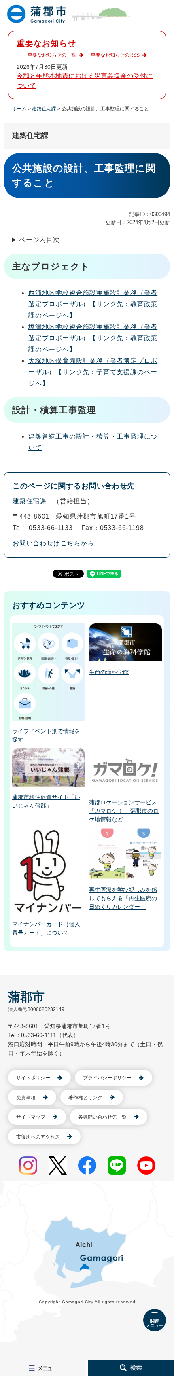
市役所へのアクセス (38, 1137)
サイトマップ (30, 1117)
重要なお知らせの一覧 (52, 55)
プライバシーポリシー (107, 1078)
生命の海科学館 (109, 672)
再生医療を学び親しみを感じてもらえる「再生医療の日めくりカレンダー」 (123, 898)
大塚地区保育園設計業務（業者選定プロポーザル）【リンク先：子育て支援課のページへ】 (92, 372)
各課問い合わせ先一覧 (102, 1117)
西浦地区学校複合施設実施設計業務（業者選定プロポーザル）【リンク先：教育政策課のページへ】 (92, 304)
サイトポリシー (33, 1078)
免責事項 (26, 1097)
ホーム (19, 109)
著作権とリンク (85, 1097)
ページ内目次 (39, 239)
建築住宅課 (44, 109)
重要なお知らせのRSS (115, 55)
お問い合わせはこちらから (53, 543)
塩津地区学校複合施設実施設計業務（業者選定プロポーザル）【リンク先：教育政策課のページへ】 (92, 338)
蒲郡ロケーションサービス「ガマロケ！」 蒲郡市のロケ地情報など (124, 811)
